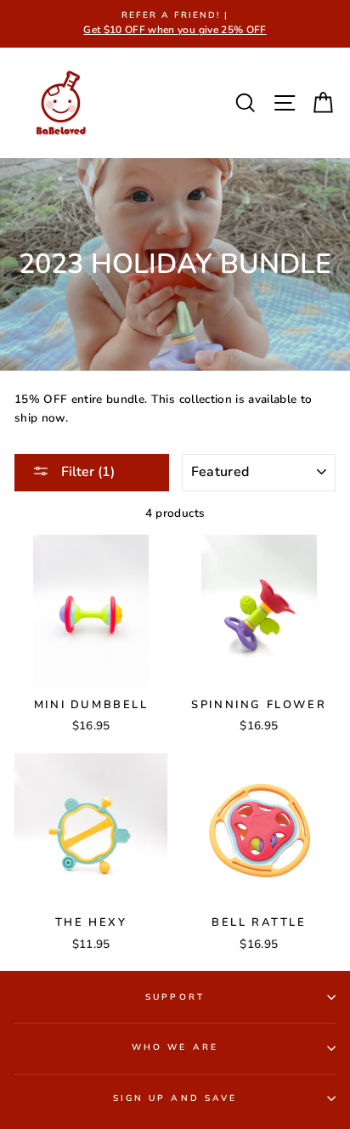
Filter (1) (86, 471)
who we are (175, 1047)
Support (174, 997)
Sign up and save (175, 1098)
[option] (175, 24)
